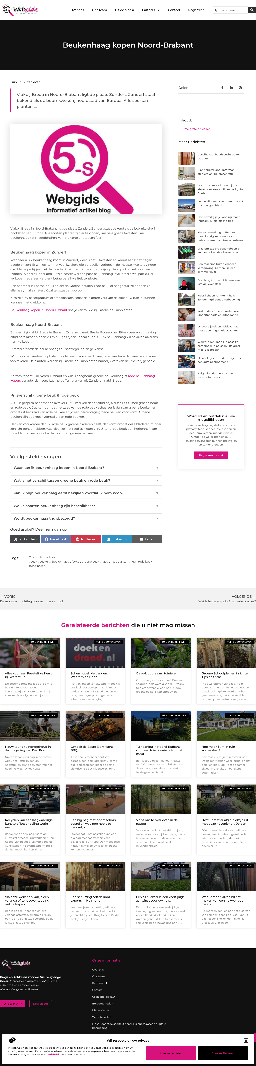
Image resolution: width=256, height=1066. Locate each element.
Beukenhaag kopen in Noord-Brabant (38, 310)
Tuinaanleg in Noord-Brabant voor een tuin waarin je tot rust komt (159, 750)
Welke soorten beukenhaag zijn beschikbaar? (86, 506)
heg (133, 561)
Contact (174, 10)
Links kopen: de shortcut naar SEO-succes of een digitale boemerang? (129, 1025)
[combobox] (230, 10)
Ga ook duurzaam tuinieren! (157, 673)
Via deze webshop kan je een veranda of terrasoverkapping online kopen (27, 900)
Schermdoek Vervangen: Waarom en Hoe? (89, 675)
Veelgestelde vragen (197, 128)
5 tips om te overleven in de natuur (157, 821)
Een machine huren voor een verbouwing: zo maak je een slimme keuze (217, 267)
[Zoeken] (252, 10)
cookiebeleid (53, 1054)
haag (104, 561)
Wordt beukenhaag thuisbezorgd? (86, 518)
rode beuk (145, 561)
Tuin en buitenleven (25, 82)
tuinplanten (37, 566)
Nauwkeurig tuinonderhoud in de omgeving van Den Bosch (28, 748)
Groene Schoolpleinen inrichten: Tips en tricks (226, 675)
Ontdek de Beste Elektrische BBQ (92, 748)
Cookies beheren (223, 1053)
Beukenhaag (60, 561)
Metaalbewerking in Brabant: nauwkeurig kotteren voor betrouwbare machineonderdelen (220, 236)
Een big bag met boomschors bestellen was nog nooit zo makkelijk (93, 823)
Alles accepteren (171, 1053)
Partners (148, 10)
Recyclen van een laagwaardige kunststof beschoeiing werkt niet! (29, 823)
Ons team (99, 10)
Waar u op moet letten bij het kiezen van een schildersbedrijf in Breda (220, 189)
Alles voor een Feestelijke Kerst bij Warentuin (28, 675)
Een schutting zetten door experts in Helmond (90, 898)
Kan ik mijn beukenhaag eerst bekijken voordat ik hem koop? (86, 493)
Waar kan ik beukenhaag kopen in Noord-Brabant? (86, 468)
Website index (101, 1017)
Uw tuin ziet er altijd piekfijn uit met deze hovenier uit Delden (225, 821)
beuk (33, 561)
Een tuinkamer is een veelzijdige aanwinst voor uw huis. (160, 898)
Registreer (196, 10)
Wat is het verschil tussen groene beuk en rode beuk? (86, 480)
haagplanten (119, 561)
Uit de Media (124, 10)
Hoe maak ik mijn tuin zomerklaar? (218, 748)
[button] (246, 1041)
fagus (75, 561)
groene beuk (90, 561)
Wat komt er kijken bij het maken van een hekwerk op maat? (222, 900)
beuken (44, 561)
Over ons (77, 10)
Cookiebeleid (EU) (104, 996)
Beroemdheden (102, 1003)
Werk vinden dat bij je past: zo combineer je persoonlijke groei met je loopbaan (219, 345)
